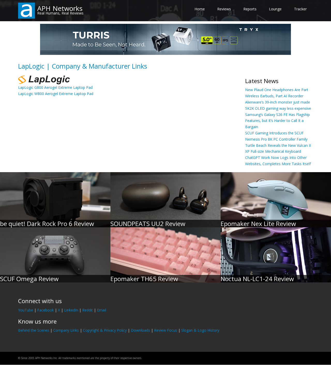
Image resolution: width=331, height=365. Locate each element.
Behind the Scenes (33, 330)
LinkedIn (71, 310)
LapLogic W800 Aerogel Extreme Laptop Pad (55, 93)
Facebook (45, 310)
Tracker (300, 8)
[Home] (26, 10)
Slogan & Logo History (200, 330)
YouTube (25, 310)
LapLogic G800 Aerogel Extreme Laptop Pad (55, 87)
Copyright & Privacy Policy (105, 330)
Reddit (87, 310)
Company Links (66, 330)
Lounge (275, 8)
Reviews (224, 8)
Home (199, 8)
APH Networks (59, 8)
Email (101, 310)
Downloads (140, 330)
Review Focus (165, 330)
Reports (250, 8)
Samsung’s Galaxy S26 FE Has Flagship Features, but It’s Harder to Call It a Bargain (277, 120)
